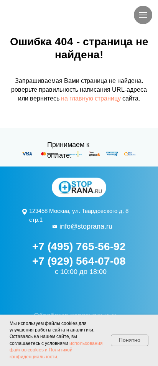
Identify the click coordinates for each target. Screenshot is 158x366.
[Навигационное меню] (143, 15)
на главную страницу (91, 98)
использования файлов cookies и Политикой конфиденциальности (56, 350)
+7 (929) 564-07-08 (79, 261)
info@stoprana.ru (85, 226)
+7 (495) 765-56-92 (79, 246)
